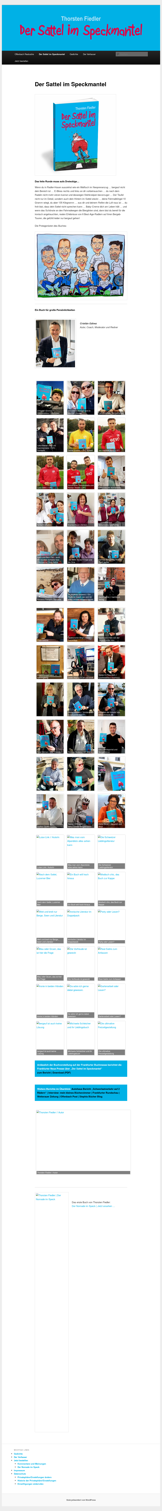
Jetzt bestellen (21, 60)
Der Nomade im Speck (28, 1467)
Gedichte (74, 54)
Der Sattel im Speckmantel (52, 54)
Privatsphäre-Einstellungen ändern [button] (35, 1477)
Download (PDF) (62, 1072)
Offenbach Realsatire (24, 54)
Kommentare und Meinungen (32, 1463)
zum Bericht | (45, 1072)
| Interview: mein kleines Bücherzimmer (69, 1092)
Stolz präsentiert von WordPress (81, 1499)
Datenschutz (20, 1473)
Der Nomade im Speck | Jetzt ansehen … (93, 1206)
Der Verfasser (89, 54)
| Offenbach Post (68, 1096)
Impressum (19, 1470)
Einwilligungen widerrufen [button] (31, 1483)
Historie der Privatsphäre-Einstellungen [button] (37, 1480)
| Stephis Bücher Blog (90, 1096)
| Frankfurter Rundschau (104, 1092)
